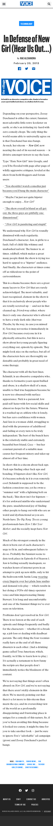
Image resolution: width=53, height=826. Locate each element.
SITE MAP (47, 811)
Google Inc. (31, 763)
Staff (18, 798)
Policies (34, 804)
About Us (7, 798)
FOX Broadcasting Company (24, 762)
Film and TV (20, 760)
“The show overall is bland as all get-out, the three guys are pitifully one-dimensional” (25, 213)
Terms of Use (20, 804)
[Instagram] (33, 790)
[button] (4, 4)
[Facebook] (20, 790)
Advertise (46, 798)
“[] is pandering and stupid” (26, 224)
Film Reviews (31, 760)
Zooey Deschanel (31, 766)
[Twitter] (26, 790)
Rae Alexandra (28, 57)
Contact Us (31, 798)
